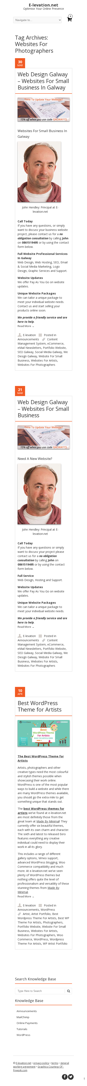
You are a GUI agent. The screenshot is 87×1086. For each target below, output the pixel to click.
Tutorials (22, 1029)
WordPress (48, 909)
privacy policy (41, 1063)
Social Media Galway (48, 352)
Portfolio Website (54, 348)
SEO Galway (25, 352)
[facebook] (65, 1077)
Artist (26, 914)
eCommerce (55, 343)
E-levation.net (23, 1063)
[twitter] (71, 1077)
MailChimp (23, 1017)
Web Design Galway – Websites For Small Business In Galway (43, 80)
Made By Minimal (47, 821)
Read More (26, 326)
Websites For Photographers (36, 365)
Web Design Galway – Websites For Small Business (43, 408)
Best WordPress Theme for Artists (40, 706)
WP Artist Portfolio (55, 943)
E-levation (29, 335)
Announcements (28, 339)
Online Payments (27, 1023)
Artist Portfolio (41, 914)
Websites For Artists (44, 360)
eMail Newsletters (29, 348)
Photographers (53, 922)
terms (54, 1063)
